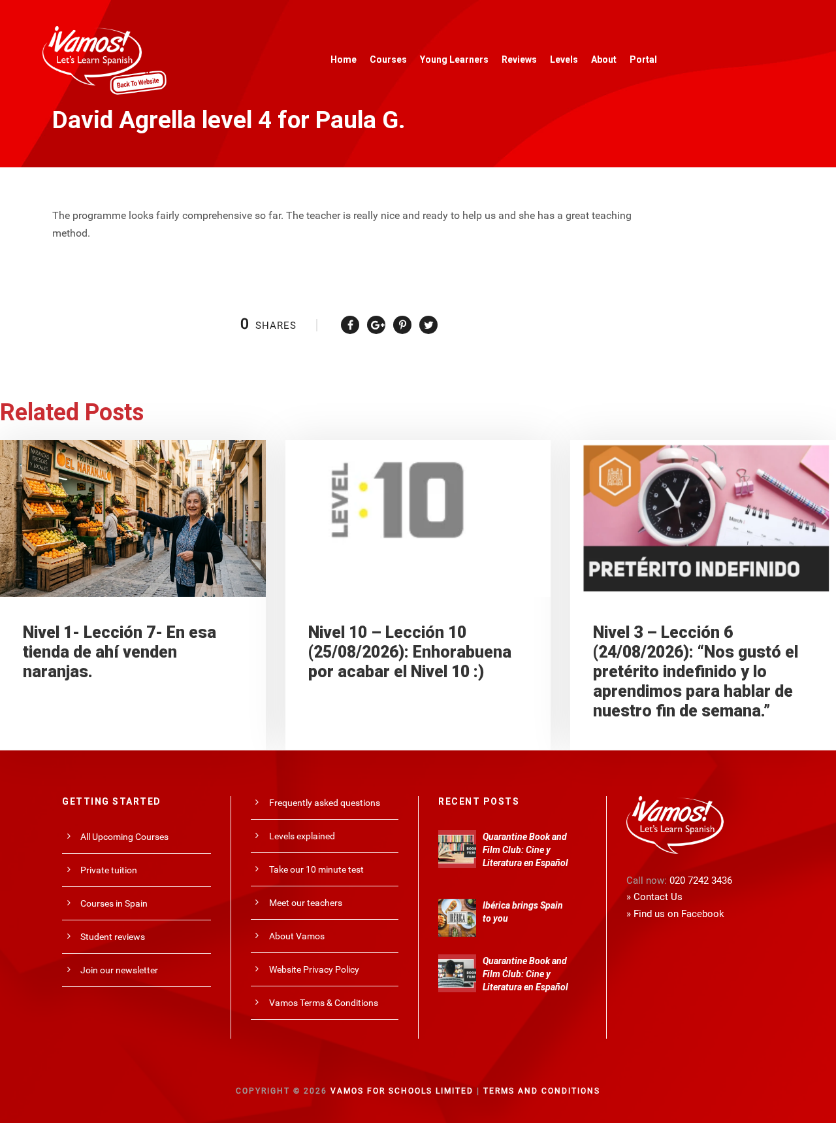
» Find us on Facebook (675, 914)
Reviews (519, 59)
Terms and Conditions (541, 1091)
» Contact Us (654, 897)
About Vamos (297, 936)
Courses (388, 59)
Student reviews (112, 936)
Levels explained (302, 836)
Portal (643, 59)
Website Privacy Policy (314, 969)
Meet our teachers (305, 902)
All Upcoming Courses (124, 836)
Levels (564, 59)
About (604, 59)
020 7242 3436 (700, 880)
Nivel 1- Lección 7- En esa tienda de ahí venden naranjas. (119, 652)
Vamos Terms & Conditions (323, 1002)
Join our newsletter (119, 970)
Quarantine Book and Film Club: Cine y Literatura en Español (525, 849)
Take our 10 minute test (316, 869)
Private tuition (108, 870)
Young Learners (454, 59)
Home (343, 59)
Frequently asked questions (324, 802)
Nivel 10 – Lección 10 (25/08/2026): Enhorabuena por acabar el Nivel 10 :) (409, 652)
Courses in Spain (114, 903)
